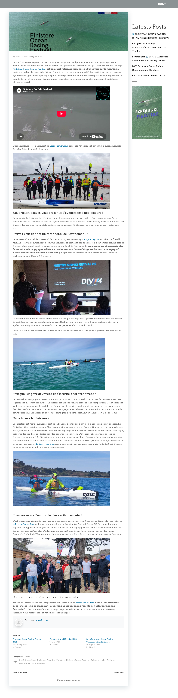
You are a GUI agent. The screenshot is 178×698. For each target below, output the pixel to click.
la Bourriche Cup (45, 444)
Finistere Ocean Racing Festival (29, 69)
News (27, 657)
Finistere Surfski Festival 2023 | (64, 639)
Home (162, 4)
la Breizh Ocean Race (24, 524)
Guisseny (95, 660)
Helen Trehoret (108, 660)
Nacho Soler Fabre (27, 663)
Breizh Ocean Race (27, 660)
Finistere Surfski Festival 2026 (148, 75)
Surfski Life (20, 56)
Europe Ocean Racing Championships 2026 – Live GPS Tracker (149, 47)
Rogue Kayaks (91, 239)
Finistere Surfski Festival (77, 660)
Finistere (60, 660)
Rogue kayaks (43, 663)
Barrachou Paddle (59, 146)
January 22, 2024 (35, 56)
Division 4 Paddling (46, 660)
